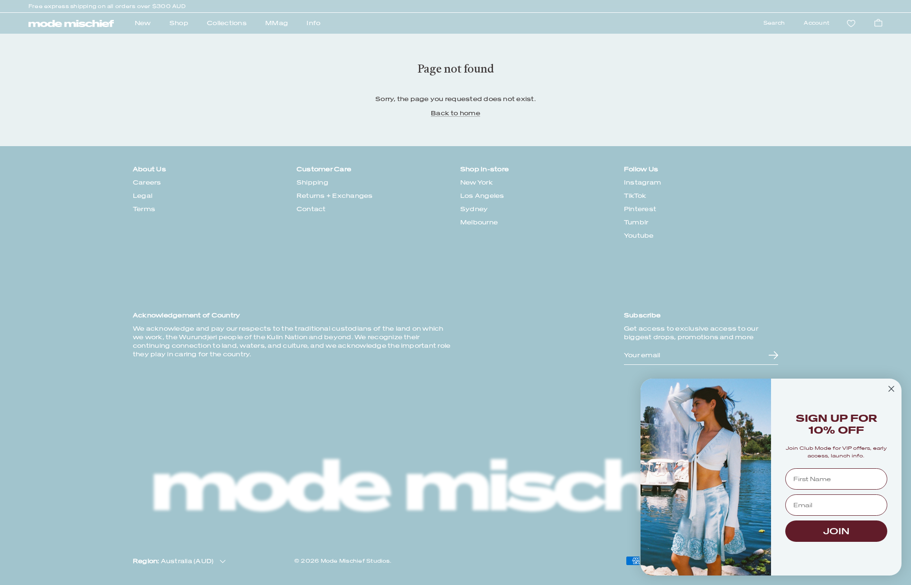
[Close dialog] (891, 388)
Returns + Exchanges (335, 195)
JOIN (836, 531)
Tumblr (636, 222)
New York (476, 182)
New (143, 23)
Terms (144, 209)
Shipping (312, 182)
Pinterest (640, 209)
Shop (178, 23)
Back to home (455, 113)
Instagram (642, 182)
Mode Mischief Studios (355, 561)
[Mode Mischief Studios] (71, 24)
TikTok (635, 195)
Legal (142, 195)
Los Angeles (482, 195)
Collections (227, 23)
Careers (147, 182)
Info (313, 23)
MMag (276, 23)
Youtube (639, 235)
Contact (311, 209)
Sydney (474, 209)
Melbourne (479, 222)
